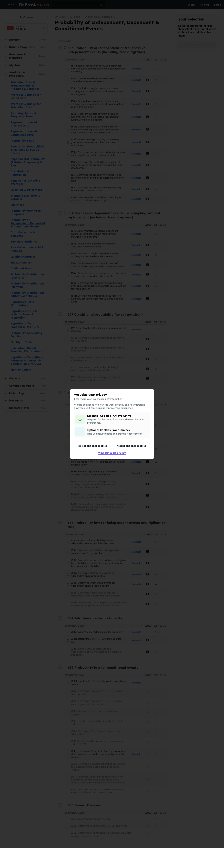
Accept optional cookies (131, 445)
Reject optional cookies (92, 445)
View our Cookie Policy (112, 452)
